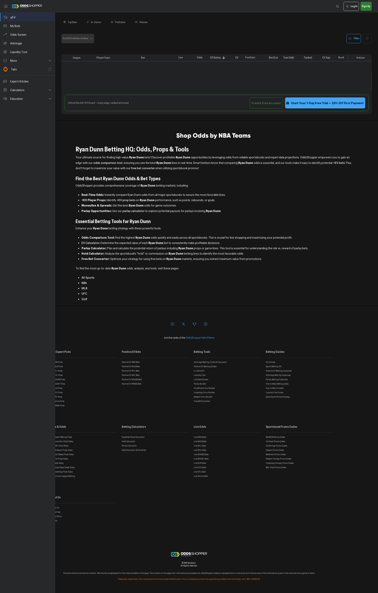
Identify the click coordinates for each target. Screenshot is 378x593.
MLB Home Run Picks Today (61, 441)
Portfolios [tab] (120, 22)
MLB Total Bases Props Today (62, 454)
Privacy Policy (56, 516)
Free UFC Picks (56, 392)
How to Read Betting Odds (277, 383)
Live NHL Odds (200, 450)
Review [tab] (144, 22)
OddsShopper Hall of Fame (200, 337)
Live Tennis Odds (201, 476)
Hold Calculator (128, 441)
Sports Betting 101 (273, 366)
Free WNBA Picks (57, 405)
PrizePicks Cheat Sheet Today (62, 467)
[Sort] (223, 58)
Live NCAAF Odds (201, 458)
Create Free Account (266, 103)
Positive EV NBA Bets (131, 362)
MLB (84, 288)
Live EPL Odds (200, 471)
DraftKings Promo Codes (276, 445)
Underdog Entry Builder (204, 392)
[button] (27, 60)
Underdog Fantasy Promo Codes (280, 463)
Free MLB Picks (56, 366)
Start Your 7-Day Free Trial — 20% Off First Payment (327, 103)
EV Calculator (90, 243)
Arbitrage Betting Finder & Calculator (210, 362)
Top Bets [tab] (72, 22)
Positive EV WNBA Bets (131, 383)
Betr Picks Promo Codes (276, 467)
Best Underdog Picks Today (61, 471)
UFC (84, 293)
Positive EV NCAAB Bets (132, 379)
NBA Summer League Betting (62, 476)
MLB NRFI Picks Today (59, 445)
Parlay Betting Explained (277, 379)
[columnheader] (66, 57)
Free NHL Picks (56, 375)
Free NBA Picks (56, 362)
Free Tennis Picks (57, 401)
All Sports (88, 277)
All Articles (270, 362)
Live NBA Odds (200, 437)
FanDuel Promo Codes (275, 441)
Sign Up (366, 6)
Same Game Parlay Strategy (278, 396)
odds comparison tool (107, 163)
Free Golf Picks (56, 388)
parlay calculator (133, 211)
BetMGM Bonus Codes (275, 437)
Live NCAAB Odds (201, 454)
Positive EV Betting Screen (205, 366)
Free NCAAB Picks (57, 379)
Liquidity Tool (200, 375)
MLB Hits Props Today (59, 458)
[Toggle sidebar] (6, 6)
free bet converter (143, 168)
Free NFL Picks (56, 370)
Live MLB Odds (200, 441)
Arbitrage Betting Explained (278, 375)
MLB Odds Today (57, 463)
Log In (354, 6)
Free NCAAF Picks (57, 383)
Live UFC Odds (200, 467)
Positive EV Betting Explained (279, 370)
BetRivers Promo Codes (276, 454)
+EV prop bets (126, 200)
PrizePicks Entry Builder (204, 388)
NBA (84, 283)
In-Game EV (199, 370)
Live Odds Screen (201, 379)
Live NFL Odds (200, 445)
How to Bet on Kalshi (275, 388)
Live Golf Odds (200, 463)
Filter (356, 38)
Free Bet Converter (202, 401)
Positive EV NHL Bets (131, 375)
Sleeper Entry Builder (203, 396)
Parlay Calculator (129, 445)
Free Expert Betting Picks (61, 437)
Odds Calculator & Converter (134, 450)
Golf (84, 299)
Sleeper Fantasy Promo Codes (278, 458)
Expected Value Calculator (133, 437)
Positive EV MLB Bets (131, 366)
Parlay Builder (200, 383)
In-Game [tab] (96, 22)
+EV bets (339, 163)
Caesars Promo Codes (275, 450)
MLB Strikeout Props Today (61, 450)
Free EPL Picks (56, 396)
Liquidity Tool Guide (274, 392)
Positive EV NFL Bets (130, 370)
